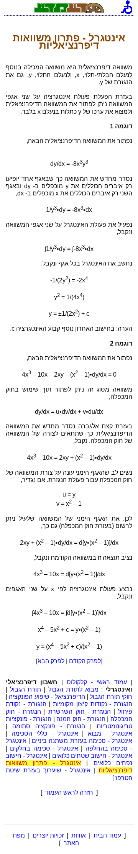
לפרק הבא (51, 661)
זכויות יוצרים (48, 835)
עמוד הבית (107, 835)
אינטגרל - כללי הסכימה (45, 733)
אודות (78, 835)
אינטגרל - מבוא (110, 733)
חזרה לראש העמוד (69, 792)
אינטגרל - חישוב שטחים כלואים (92, 755)
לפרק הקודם (85, 661)
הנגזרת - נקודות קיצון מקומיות (92, 704)
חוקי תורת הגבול (111, 696)
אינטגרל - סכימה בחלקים (44, 748)
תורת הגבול (25, 689)
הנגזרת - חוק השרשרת (79, 711)
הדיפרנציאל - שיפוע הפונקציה (47, 696)
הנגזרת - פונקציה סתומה (48, 726)
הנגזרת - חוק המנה (80, 719)
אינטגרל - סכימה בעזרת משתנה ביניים (82, 741)
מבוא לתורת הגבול (73, 689)
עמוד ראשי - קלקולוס (97, 682)
